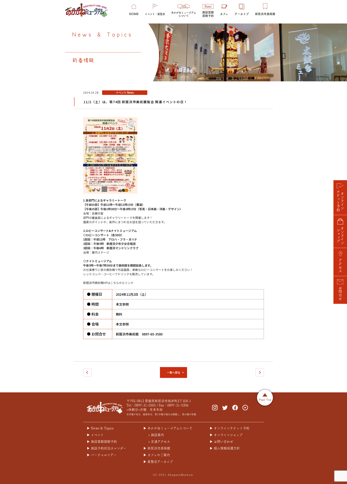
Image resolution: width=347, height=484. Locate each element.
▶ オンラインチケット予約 (229, 428)
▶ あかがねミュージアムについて (167, 428)
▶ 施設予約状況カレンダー (106, 448)
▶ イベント (95, 434)
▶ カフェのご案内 (156, 455)
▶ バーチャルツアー (102, 455)
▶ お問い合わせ (221, 441)
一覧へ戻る (173, 372)
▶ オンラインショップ (226, 434)
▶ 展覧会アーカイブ (158, 461)
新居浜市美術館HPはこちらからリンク (108, 282)
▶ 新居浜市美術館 (156, 448)
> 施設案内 (156, 434)
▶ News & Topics (100, 428)
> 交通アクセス (159, 441)
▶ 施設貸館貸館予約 (102, 441)
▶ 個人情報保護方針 (225, 448)
